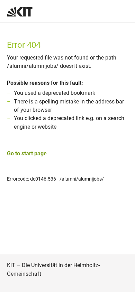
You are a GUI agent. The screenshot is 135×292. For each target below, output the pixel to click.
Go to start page (27, 153)
